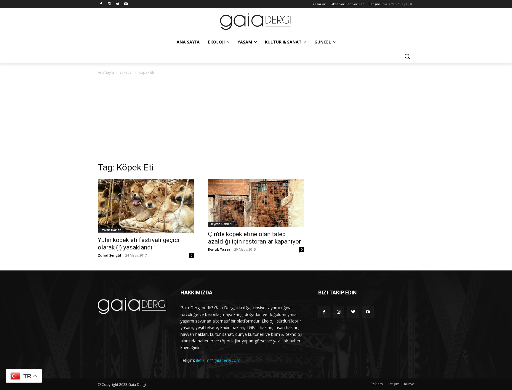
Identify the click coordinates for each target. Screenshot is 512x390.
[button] (407, 56)
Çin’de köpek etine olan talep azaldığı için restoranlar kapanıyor (254, 238)
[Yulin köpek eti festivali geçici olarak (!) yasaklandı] (146, 206)
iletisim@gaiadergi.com (218, 360)
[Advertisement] (256, 120)
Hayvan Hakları (110, 230)
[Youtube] (125, 4)
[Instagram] (109, 4)
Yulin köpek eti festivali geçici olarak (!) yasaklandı (139, 243)
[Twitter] (117, 4)
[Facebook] (101, 4)
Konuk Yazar (219, 249)
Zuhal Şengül (109, 255)
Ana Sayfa (106, 72)
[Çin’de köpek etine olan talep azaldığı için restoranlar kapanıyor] (256, 203)
